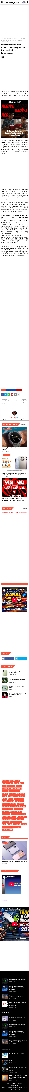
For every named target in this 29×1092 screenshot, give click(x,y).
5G (22, 783)
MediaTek (6, 816)
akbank (11, 798)
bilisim (13, 417)
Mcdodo (17, 806)
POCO (5, 809)
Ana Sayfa (3, 38)
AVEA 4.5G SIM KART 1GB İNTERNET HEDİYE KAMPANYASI (17, 1054)
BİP (4, 806)
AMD (5, 801)
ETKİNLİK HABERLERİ (8, 783)
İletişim (10, 1060)
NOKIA (5, 798)
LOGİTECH (21, 804)
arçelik (24, 824)
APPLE (5, 796)
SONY (18, 791)
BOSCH (10, 824)
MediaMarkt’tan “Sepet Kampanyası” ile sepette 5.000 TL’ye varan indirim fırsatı (13, 499)
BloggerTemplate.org (14, 1089)
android (5, 829)
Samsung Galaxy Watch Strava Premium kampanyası (13, 448)
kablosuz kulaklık (19, 798)
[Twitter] (5, 394)
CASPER (19, 786)
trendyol (5, 804)
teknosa (12, 791)
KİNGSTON (11, 801)
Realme (11, 796)
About (13, 1083)
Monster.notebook (20, 793)
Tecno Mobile (6, 814)
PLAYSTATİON (20, 801)
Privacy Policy (14, 1085)
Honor (17, 783)
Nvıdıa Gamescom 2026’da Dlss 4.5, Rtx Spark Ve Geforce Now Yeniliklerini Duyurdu (18, 679)
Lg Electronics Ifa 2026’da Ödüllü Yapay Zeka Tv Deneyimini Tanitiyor (18, 995)
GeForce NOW (19, 809)
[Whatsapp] (9, 394)
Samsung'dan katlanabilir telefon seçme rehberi (14, 861)
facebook (9, 658)
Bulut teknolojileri (22, 816)
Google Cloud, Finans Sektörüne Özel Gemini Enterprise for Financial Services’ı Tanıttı (17, 1004)
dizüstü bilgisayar (16, 814)
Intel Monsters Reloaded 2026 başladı (17, 979)
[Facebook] (2, 394)
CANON (11, 809)
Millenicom (17, 824)
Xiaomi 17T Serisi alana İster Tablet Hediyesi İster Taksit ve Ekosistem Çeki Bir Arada (14, 474)
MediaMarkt (10, 38)
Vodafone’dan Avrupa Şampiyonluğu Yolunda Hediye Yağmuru (17, 693)
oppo (5, 786)
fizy (24, 814)
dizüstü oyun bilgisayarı (16, 821)
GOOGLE (10, 806)
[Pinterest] (12, 394)
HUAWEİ (13, 780)
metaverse (6, 821)
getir (16, 819)
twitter (22, 658)
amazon (23, 806)
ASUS (12, 793)
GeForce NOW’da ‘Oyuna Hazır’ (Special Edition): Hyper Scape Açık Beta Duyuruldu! (18, 1069)
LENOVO (5, 791)
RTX (11, 829)
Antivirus (5, 793)
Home (8, 1083)
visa (4, 824)
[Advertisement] (14, 20)
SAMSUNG (6, 780)
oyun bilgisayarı (16, 827)
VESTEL (17, 796)
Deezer (21, 819)
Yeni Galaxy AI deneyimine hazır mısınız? (16, 686)
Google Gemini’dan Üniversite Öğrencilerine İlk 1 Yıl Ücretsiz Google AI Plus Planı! (17, 988)
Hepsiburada (6, 788)
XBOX (5, 811)
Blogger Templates (13, 1087)
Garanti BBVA (18, 811)
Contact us (20, 1083)
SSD (23, 796)
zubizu (10, 811)
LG (18, 780)
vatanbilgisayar (7, 827)
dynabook (13, 816)
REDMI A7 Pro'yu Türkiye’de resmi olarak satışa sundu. (17, 671)
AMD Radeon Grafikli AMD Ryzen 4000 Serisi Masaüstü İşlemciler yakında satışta (18, 1077)
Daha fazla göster (23, 424)
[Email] (15, 394)
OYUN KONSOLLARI (16, 788)
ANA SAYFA (4, 901)
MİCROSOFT (13, 804)
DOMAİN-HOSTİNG (8, 819)
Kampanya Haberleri (10, 390)
